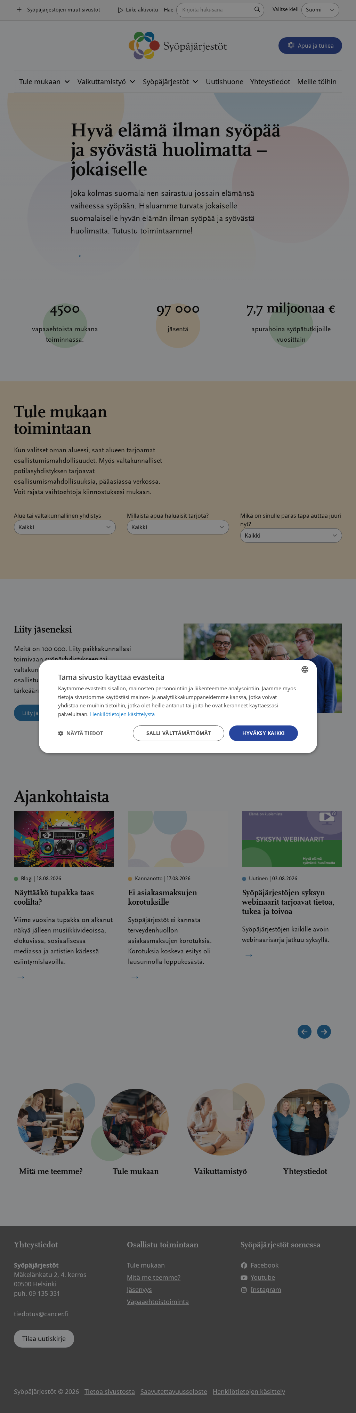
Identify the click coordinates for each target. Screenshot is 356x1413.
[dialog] (178, 706)
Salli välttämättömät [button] (178, 733)
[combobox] (304, 669)
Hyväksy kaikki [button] (263, 733)
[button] (80, 733)
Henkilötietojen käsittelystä (122, 714)
